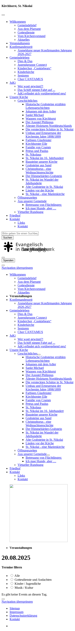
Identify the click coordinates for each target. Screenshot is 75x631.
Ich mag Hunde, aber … (41, 208)
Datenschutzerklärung (23, 615)
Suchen (7, 237)
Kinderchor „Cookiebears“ (34, 68)
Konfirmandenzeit (21, 46)
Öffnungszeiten (27, 197)
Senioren (23, 75)
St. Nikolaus (33, 154)
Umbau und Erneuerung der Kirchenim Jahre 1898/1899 (43, 134)
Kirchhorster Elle (36, 143)
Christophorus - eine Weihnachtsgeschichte (39, 170)
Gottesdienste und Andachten (33, 579)
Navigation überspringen (17, 267)
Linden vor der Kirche (40, 190)
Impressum (16, 612)
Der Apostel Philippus (39, 122)
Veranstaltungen (20, 43)
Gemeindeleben (19, 57)
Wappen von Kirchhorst (41, 118)
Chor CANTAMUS (30, 79)
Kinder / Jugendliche (27, 583)
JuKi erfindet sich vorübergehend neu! (42, 93)
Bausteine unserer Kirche (41, 161)
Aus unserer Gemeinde (32, 201)
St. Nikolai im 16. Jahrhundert (45, 158)
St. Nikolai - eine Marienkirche (45, 194)
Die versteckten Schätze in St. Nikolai (49, 129)
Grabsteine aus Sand (38, 165)
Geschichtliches (27, 100)
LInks (21, 222)
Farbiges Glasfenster (38, 140)
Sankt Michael (35, 115)
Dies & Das (25, 61)
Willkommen (18, 21)
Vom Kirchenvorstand (31, 36)
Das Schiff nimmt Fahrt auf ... (36, 90)
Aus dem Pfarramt (29, 29)
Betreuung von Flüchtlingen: (44, 204)
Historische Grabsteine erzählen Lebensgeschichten (46, 106)
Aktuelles (24, 39)
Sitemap (15, 608)
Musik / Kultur (23, 587)
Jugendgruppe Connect (32, 64)
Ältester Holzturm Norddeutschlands (49, 125)
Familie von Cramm (38, 147)
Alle (17, 575)
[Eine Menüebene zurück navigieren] (3, 15)
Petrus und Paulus (37, 151)
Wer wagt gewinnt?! (30, 86)
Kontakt (15, 219)
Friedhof (15, 215)
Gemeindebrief (27, 25)
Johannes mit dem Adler (41, 111)
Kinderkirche (26, 72)
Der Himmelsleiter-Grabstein (44, 176)
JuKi (13, 82)
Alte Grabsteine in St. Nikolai (44, 186)
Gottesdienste (26, 32)
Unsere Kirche (19, 97)
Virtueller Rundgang (30, 212)
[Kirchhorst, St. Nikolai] (37, 252)
